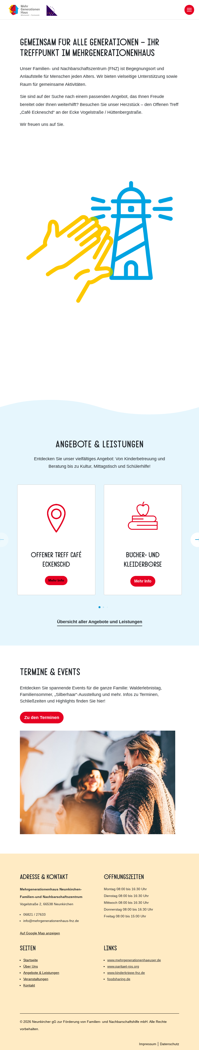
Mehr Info (56, 580)
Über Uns (30, 966)
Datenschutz (169, 1044)
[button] (99, 607)
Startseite (30, 960)
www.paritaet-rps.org (123, 966)
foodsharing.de (118, 979)
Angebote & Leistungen (41, 973)
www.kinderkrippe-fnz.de (126, 973)
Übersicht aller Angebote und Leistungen (99, 621)
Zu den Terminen (41, 717)
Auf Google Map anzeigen (40, 933)
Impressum (147, 1044)
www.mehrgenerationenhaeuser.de (134, 960)
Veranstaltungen (35, 979)
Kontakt (29, 985)
